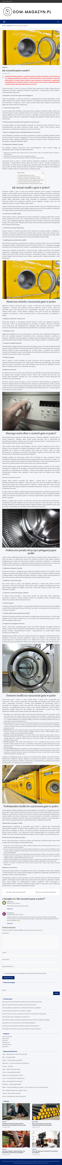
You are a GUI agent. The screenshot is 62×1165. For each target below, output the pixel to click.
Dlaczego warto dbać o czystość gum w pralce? (29, 178)
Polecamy (6, 1101)
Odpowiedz (10, 909)
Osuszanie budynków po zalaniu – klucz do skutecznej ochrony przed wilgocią (27, 1087)
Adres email (5, 959)
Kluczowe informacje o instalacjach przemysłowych (16, 1017)
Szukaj (4, 990)
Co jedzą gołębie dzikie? (15, 1084)
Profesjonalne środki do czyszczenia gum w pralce (31, 183)
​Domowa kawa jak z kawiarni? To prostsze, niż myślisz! (16, 1011)
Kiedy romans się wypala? (13, 1069)
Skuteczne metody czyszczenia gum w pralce (29, 176)
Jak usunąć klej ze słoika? (13, 1072)
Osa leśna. (10, 1066)
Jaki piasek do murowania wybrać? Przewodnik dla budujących (18, 1023)
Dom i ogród (5, 1036)
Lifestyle (4, 67)
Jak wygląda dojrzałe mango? (14, 1081)
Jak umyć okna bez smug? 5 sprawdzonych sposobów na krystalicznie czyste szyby (24, 1013)
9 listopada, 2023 (6, 73)
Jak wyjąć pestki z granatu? (16, 1075)
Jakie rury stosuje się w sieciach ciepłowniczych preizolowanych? (19, 1004)
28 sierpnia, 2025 (6, 1154)
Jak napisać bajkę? (10, 1057)
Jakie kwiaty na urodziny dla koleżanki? (16, 1054)
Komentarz (5, 933)
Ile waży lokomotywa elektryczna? (15, 1078)
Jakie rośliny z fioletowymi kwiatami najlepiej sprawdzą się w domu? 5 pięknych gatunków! (26, 1020)
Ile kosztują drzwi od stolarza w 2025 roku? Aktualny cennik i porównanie (21, 1029)
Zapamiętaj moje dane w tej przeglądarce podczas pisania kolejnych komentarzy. (25, 973)
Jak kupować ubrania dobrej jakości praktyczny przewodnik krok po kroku (22, 1001)
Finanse (4, 1038)
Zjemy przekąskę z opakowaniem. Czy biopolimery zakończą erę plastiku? (21, 1007)
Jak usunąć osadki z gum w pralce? (26, 175)
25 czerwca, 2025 (36, 1154)
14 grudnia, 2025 (35, 1127)
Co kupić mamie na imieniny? (14, 1060)
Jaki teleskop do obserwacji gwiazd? (16, 1096)
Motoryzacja (5, 1044)
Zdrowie (4, 1046)
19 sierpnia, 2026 (6, 1127)
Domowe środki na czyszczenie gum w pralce (29, 181)
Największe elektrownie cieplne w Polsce (16, 1090)
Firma (3, 1040)
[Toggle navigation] (4, 22)
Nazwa (4, 952)
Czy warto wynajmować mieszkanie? (19, 1063)
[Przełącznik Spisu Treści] (42, 173)
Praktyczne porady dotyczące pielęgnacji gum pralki (31, 180)
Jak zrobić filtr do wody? (14, 1093)
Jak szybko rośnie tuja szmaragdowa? (16, 892)
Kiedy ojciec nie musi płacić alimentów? (45, 892)
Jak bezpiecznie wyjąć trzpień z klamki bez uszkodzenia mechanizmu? (20, 1026)
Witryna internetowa (7, 966)
